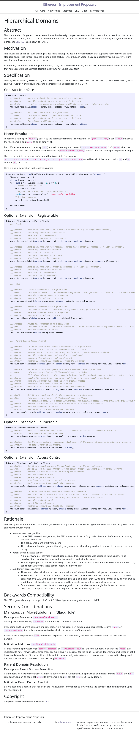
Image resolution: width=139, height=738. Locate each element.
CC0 (47, 701)
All (36, 10)
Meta (84, 10)
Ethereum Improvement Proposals (69, 4)
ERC (77, 10)
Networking (54, 10)
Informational (97, 10)
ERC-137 (20, 41)
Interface (67, 10)
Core (42, 10)
